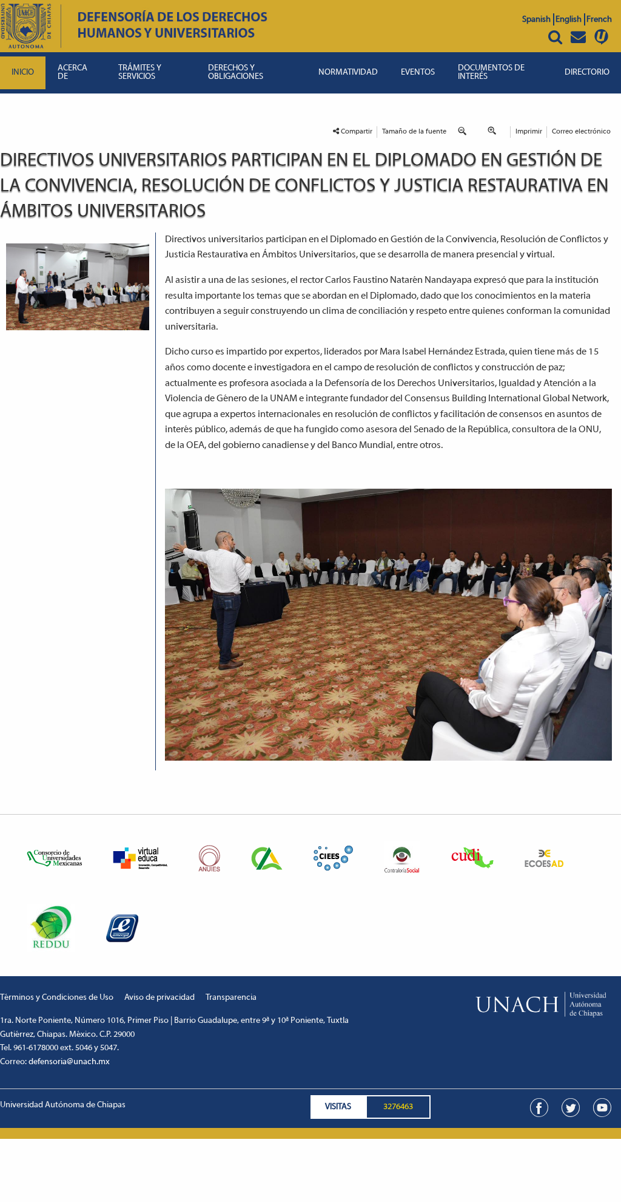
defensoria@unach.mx (69, 1062)
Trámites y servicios (139, 72)
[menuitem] (22, 72)
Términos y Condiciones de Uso (56, 997)
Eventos (418, 72)
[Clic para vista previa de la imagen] (77, 287)
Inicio (23, 72)
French (599, 19)
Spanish (536, 19)
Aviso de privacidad (159, 997)
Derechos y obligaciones (235, 72)
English (569, 19)
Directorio (587, 72)
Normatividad (348, 72)
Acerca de (72, 72)
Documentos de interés (491, 72)
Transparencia (231, 997)
